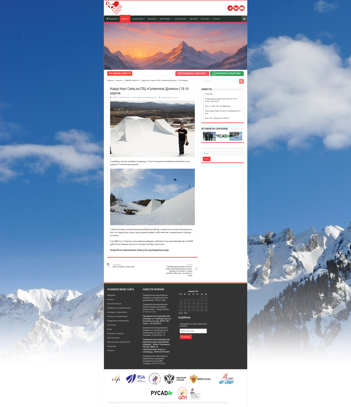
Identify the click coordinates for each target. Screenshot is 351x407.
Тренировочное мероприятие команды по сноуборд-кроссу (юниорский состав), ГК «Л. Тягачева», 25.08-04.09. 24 (155, 331)
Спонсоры (205, 19)
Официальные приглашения (118, 321)
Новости (124, 19)
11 (185, 304)
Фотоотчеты (111, 325)
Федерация (113, 19)
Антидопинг (152, 19)
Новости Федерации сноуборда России (144, 97)
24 (181, 310)
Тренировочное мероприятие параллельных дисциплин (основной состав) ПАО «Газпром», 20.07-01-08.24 (155, 360)
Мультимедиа (165, 19)
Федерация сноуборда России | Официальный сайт (132, 403)
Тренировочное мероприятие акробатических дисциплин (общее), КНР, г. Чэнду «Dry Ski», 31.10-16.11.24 (156, 308)
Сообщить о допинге (194, 73)
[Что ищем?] (241, 81)
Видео (109, 329)
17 (181, 307)
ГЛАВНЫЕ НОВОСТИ (131, 80)
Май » (186, 313)
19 (189, 307)
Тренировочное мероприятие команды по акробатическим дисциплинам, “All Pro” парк (155, 297)
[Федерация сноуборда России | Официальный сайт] (114, 7)
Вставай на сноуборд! (115, 333)
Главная (110, 80)
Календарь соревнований (117, 312)
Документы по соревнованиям (119, 308)
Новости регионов (114, 304)
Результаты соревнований (117, 316)
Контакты (216, 19)
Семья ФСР (193, 19)
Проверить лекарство (228, 73)
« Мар (180, 313)
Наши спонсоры (113, 338)
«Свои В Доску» (180, 19)
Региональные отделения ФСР (118, 342)
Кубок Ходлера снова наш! (123, 266)
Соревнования (137, 19)
